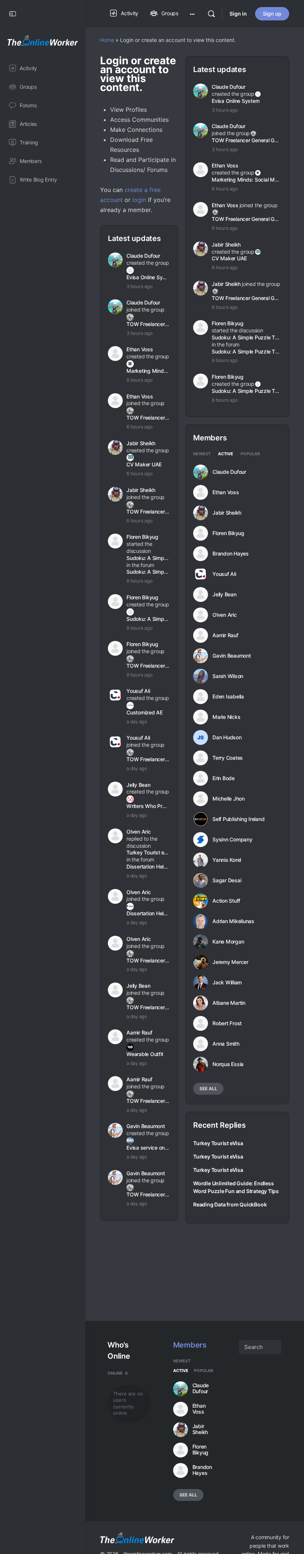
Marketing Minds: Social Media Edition (147, 371)
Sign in (238, 13)
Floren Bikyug (142, 537)
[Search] (211, 13)
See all (208, 1088)
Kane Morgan (228, 942)
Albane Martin (228, 1003)
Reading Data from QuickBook (230, 1204)
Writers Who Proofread (147, 806)
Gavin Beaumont (145, 1126)
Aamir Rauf (139, 1032)
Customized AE (144, 712)
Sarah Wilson (227, 676)
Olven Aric (138, 831)
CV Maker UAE (144, 464)
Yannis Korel (226, 860)
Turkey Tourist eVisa (147, 852)
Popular (250, 454)
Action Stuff (226, 901)
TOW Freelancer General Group (147, 324)
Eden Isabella (228, 697)
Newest (202, 454)
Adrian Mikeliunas (233, 921)
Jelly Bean (138, 785)
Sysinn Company (232, 840)
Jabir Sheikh (140, 443)
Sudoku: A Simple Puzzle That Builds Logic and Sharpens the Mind (147, 558)
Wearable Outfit (144, 1054)
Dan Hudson (227, 737)
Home (107, 40)
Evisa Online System (147, 277)
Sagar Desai (226, 880)
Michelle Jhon (228, 799)
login (139, 199)
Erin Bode (223, 778)
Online (118, 1373)
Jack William (227, 982)
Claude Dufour (143, 256)
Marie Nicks (226, 717)
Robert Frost (227, 1023)
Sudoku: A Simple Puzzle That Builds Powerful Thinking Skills (147, 572)
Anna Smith (225, 1044)
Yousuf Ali (138, 691)
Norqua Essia (228, 1064)
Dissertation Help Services (147, 866)
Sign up (272, 13)
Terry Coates (227, 758)
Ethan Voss (139, 349)
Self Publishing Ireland (238, 819)
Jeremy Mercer (230, 962)
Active (225, 454)
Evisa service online (147, 1147)
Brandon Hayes (230, 554)
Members (189, 1344)
